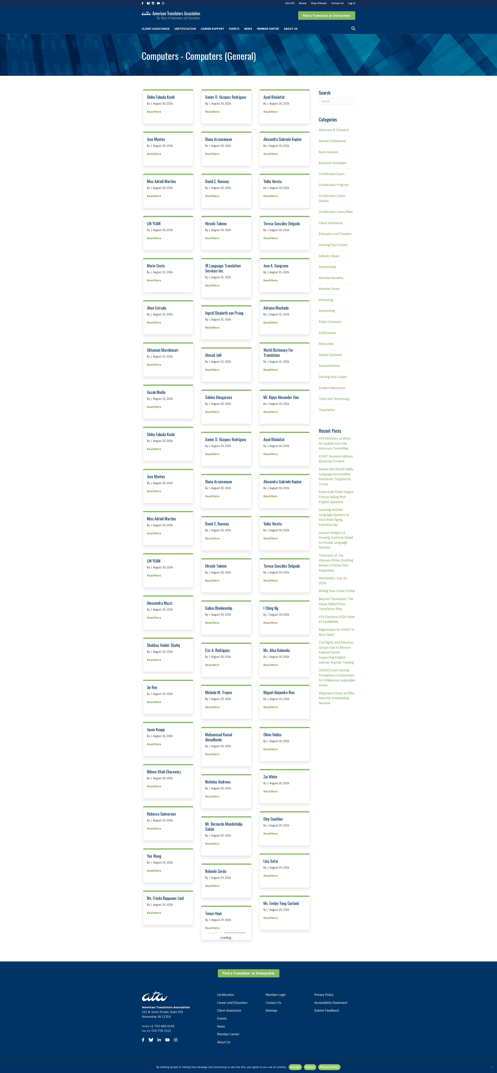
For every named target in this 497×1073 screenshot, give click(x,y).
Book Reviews (328, 152)
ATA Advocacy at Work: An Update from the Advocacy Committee (335, 443)
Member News (329, 289)
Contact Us (337, 3)
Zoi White (270, 777)
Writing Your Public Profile (337, 591)
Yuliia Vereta (272, 181)
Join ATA (290, 3)
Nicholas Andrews (218, 782)
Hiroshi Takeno (216, 223)
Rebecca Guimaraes (161, 814)
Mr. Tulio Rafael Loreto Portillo (221, 958)
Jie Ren (152, 687)
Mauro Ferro (156, 940)
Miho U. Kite (156, 1025)
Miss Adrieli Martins (161, 181)
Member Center (268, 29)
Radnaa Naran (215, 1003)
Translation (327, 410)
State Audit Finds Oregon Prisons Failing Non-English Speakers (336, 497)
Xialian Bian (155, 982)
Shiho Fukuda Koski (161, 97)
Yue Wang (154, 856)
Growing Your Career (333, 245)
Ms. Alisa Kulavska (276, 650)
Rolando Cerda (215, 871)
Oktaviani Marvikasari (162, 350)
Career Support (212, 29)
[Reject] (492, 1067)
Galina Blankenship (218, 608)
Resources (326, 344)
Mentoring (326, 300)
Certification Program (334, 185)
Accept (295, 1067)
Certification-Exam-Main (336, 212)
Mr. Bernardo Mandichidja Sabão (223, 826)
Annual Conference (332, 141)
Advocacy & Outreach (334, 130)
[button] (326, 15)
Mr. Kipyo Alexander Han (281, 397)
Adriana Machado (276, 308)
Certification (185, 29)
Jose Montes (156, 139)
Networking (327, 311)
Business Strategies (333, 163)
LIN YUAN (153, 223)
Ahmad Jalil (213, 355)
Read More (154, 111)
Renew (303, 3)
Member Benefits (331, 278)
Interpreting (327, 267)
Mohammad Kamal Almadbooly (218, 737)
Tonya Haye (213, 913)
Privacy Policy (329, 1067)
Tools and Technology (334, 399)
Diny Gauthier (273, 819)
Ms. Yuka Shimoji (275, 987)
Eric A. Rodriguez (217, 650)
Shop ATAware (319, 3)
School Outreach (330, 355)
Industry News (329, 256)
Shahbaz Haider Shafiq (163, 645)
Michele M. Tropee (218, 692)
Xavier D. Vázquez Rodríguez (225, 97)
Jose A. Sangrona (275, 266)
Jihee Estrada (156, 308)
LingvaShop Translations (281, 1030)
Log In (351, 3)
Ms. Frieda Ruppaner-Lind (165, 898)
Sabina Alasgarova (218, 397)
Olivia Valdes (272, 734)
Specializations (329, 366)
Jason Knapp (156, 729)
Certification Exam (331, 174)
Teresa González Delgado (281, 223)
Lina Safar (270, 861)
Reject (310, 1067)
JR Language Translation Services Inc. (223, 268)
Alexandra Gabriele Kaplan (282, 139)
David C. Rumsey (217, 181)
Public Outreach (330, 322)
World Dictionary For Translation (278, 352)
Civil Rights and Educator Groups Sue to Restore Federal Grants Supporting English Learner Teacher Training (336, 652)
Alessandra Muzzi (159, 603)
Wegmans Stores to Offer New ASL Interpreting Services (337, 698)
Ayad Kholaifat (274, 97)
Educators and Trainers (335, 234)
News (248, 29)
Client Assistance (155, 29)
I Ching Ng (270, 608)
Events (234, 29)
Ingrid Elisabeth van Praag (224, 313)
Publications (327, 333)
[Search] (353, 28)
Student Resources (332, 388)
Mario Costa (156, 266)
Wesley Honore (274, 945)
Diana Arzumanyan (218, 139)
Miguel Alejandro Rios (279, 692)
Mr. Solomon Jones (218, 1045)
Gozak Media (156, 392)
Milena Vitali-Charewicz (164, 772)
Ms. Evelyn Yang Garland (281, 903)
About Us (291, 29)
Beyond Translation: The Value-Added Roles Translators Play (336, 604)
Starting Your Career (333, 377)
